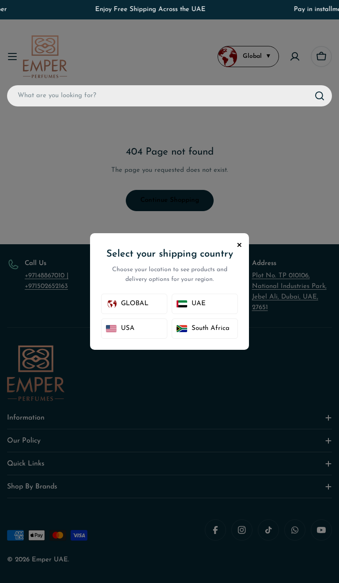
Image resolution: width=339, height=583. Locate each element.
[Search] (319, 96)
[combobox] (169, 95)
